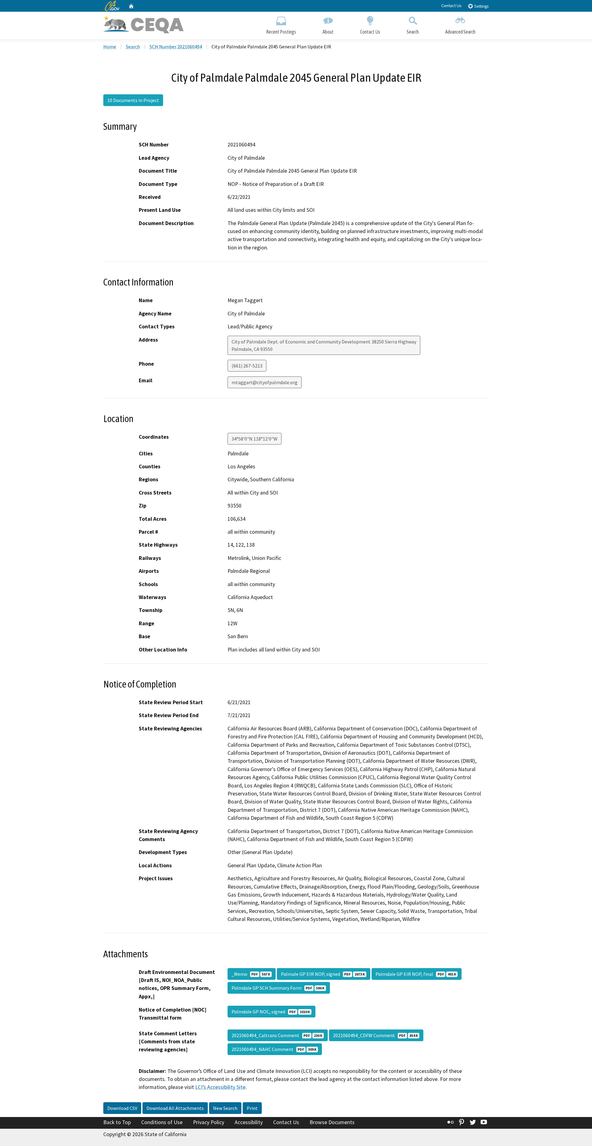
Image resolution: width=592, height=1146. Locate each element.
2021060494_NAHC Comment (274, 1049)
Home (109, 46)
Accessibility (249, 1122)
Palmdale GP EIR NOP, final (416, 974)
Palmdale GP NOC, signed (271, 1011)
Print (252, 1108)
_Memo (251, 974)
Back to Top (117, 1122)
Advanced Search (460, 32)
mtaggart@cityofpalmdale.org (265, 382)
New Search (225, 1108)
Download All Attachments (175, 1108)
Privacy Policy (208, 1122)
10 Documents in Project (133, 100)
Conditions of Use (162, 1122)
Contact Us (451, 5)
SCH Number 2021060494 (176, 46)
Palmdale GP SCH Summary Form (278, 988)
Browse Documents (332, 1122)
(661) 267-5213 (247, 366)
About (328, 32)
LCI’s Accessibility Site (220, 1087)
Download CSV (122, 1108)
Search (413, 32)
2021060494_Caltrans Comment (277, 1035)
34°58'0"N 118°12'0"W (255, 439)
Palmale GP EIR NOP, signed (323, 974)
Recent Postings (281, 32)
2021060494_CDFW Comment (375, 1035)
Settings (480, 6)
